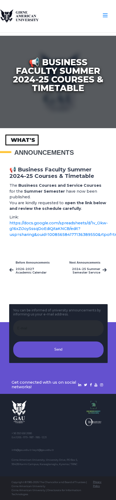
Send (58, 349)
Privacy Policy (97, 484)
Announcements (44, 153)
